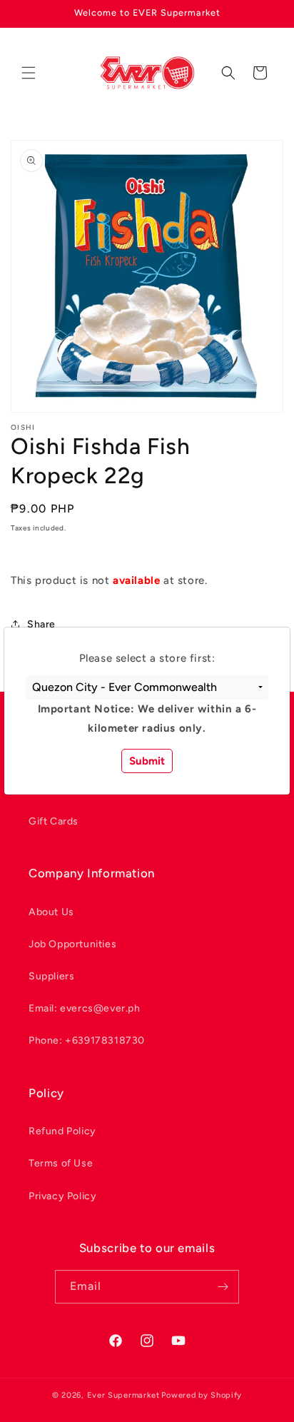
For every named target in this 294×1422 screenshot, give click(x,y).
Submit (147, 761)
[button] (147, 687)
